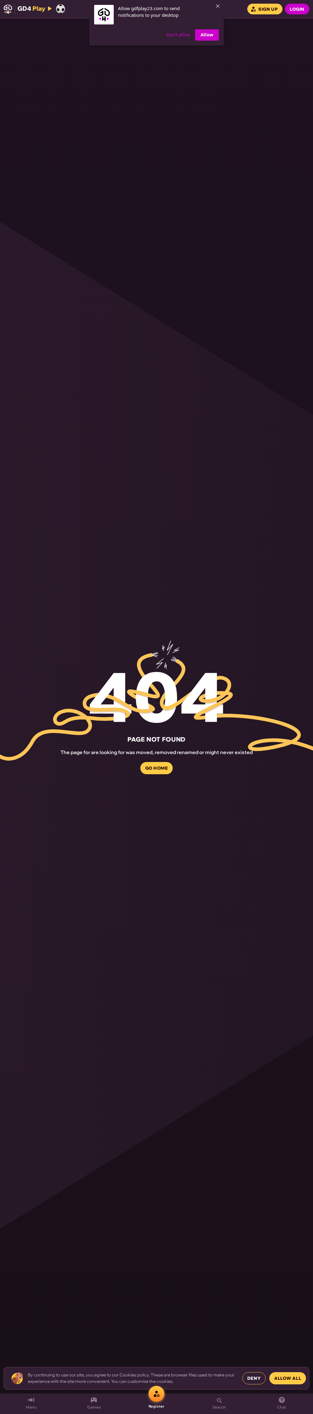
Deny (254, 1378)
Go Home (156, 768)
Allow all (287, 1378)
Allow (207, 34)
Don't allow (178, 34)
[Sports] (60, 9)
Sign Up (268, 9)
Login (297, 9)
